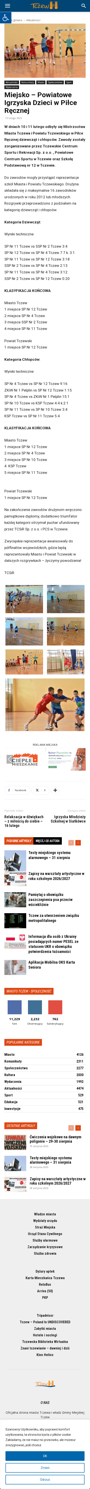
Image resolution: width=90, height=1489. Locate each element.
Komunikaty (27, 82)
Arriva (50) (45, 1291)
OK (45, 1456)
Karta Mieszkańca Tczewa (45, 1278)
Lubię (14, 1002)
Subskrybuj (55, 1002)
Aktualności (33, 20)
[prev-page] (71, 842)
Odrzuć (45, 1479)
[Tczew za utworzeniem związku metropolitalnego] (15, 920)
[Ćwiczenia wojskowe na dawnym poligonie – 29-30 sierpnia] (15, 1142)
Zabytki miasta (45, 1329)
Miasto (41, 82)
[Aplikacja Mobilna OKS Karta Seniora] (15, 967)
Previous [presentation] (10, 759)
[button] (5, 17)
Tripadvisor (45, 1315)
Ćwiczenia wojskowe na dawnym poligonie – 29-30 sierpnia (55, 1139)
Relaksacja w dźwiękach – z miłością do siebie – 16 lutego (23, 821)
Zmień (45, 1468)
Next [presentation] (80, 759)
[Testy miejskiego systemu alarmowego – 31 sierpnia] (15, 861)
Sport (69, 82)
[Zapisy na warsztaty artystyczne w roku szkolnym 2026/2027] (15, 878)
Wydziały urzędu (45, 1221)
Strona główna (13, 20)
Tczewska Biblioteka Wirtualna (45, 1342)
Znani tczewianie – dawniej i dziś (45, 1348)
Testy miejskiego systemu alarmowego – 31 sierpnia (51, 1160)
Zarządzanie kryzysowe (45, 1247)
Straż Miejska (45, 1227)
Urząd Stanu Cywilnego (45, 1234)
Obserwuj (35, 1002)
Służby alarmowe (45, 1240)
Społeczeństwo (55, 82)
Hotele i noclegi (45, 1335)
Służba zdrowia (45, 1253)
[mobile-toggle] (7, 6)
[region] (45, 1454)
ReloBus (45, 1284)
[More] (55, 790)
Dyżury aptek (45, 1271)
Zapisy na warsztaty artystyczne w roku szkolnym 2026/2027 (58, 1181)
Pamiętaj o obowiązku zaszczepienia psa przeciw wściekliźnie (50, 899)
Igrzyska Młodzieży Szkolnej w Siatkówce (68, 819)
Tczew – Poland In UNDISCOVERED (45, 1322)
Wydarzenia (12, 87)
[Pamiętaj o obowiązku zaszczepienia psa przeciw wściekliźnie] (15, 899)
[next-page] (78, 842)
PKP (45, 1298)
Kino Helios (45, 1355)
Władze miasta (45, 1214)
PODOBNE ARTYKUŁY (19, 841)
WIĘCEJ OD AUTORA (48, 841)
